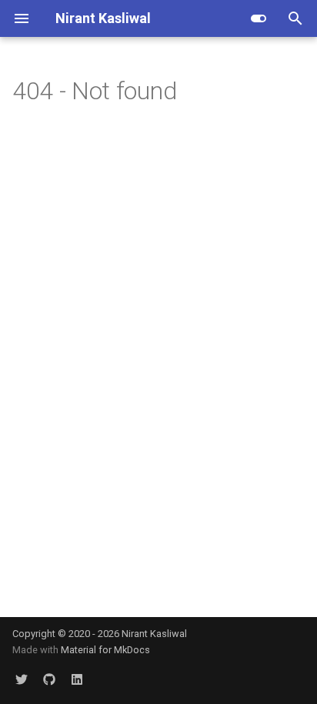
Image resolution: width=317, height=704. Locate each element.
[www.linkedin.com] (77, 679)
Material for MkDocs (105, 650)
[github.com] (49, 679)
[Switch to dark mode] (258, 18)
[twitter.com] (21, 679)
